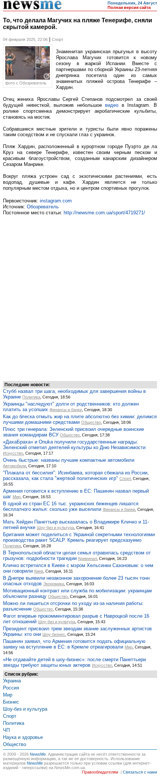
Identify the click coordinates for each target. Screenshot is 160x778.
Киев (38, 571)
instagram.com (56, 201)
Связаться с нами (140, 772)
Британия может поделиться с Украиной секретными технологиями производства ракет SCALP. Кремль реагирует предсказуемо (79, 537)
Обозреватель (43, 206)
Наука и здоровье (23, 737)
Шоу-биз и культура (55, 527)
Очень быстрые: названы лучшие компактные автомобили (68, 460)
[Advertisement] (80, 297)
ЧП (6, 730)
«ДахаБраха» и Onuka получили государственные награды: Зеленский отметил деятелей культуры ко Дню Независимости (74, 444)
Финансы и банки (65, 409)
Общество (91, 422)
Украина (12, 680)
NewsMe (38, 754)
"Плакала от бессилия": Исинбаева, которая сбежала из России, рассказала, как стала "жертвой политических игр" (76, 475)
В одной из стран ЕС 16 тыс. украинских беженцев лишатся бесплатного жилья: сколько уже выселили (70, 506)
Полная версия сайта (129, 7)
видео (111, 105)
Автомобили (14, 466)
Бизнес (11, 702)
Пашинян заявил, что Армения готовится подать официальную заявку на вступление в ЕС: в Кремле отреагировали (74, 644)
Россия (11, 688)
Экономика (53, 584)
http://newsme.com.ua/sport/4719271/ (104, 212)
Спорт (125, 478)
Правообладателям (100, 772)
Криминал (87, 558)
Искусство (13, 453)
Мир (16, 496)
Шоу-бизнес (53, 634)
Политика (31, 397)
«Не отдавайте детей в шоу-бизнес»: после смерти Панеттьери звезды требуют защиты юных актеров (74, 662)
